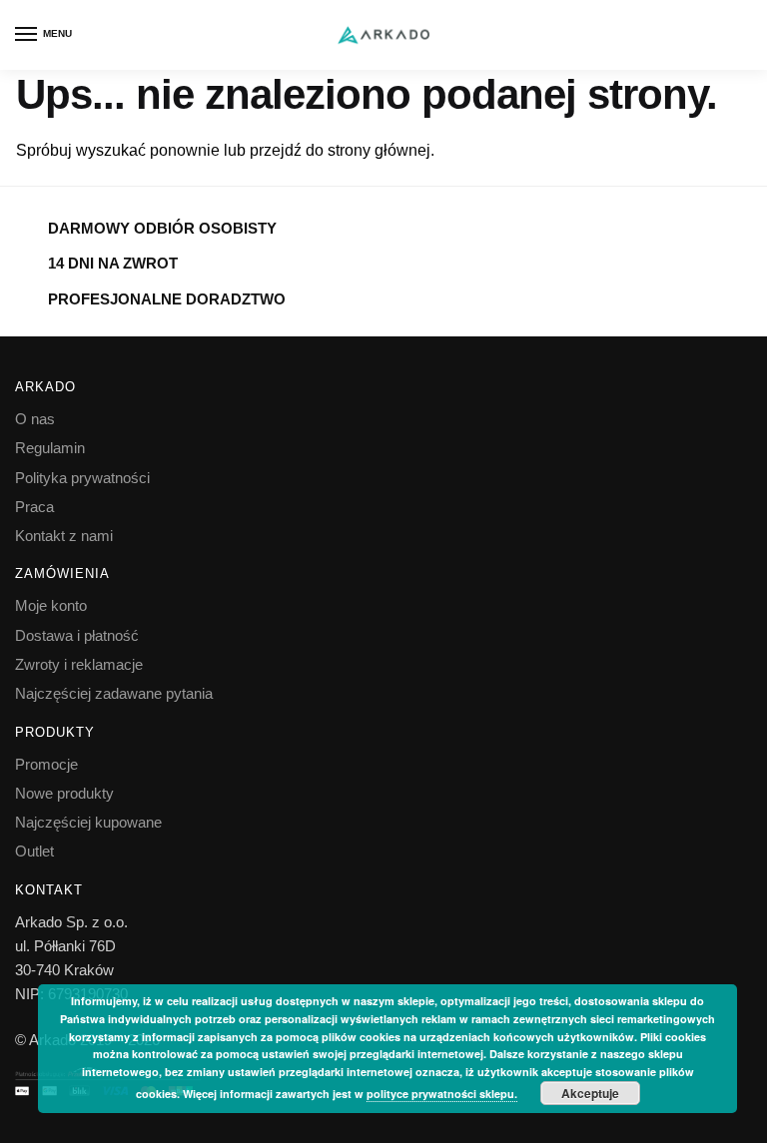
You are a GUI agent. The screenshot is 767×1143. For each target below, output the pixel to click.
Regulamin (50, 447)
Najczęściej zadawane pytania (114, 693)
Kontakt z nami (64, 535)
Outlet (34, 851)
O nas (35, 418)
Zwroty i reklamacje (79, 664)
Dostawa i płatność (77, 635)
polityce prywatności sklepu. (442, 1093)
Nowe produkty (64, 793)
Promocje (46, 764)
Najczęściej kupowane (88, 822)
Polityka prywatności (82, 477)
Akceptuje (590, 1093)
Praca (34, 506)
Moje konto (51, 605)
